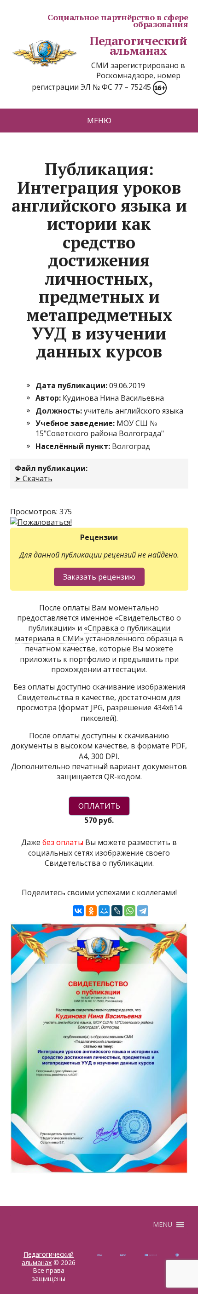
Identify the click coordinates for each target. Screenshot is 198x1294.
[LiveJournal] (116, 910)
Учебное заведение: (75, 423)
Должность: (59, 411)
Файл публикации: (51, 468)
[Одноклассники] (91, 910)
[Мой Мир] (104, 910)
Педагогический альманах (138, 46)
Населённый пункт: (73, 446)
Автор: (49, 398)
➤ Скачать (33, 478)
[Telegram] (142, 910)
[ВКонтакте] (78, 910)
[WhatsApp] (129, 910)
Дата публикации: (72, 385)
